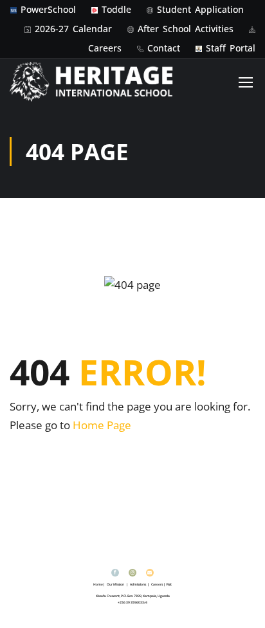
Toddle (116, 9)
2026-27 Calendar (73, 29)
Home (98, 584)
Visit (169, 584)
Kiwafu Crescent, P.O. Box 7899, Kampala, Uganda (133, 596)
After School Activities (185, 29)
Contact (163, 48)
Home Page (102, 425)
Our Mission (115, 584)
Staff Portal (230, 48)
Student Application (200, 9)
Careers (105, 48)
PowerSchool (48, 9)
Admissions (138, 584)
